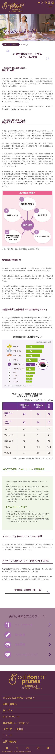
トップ (7, 44)
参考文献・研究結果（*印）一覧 (27, 590)
